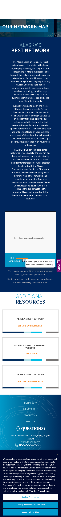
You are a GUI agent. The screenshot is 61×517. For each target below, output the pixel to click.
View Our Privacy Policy (39, 491)
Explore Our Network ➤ (30, 326)
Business (29, 402)
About (29, 421)
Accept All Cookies (30, 512)
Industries (29, 409)
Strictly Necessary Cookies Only (30, 504)
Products (29, 415)
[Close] (57, 454)
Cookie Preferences (30, 497)
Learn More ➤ (30, 353)
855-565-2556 (30, 445)
